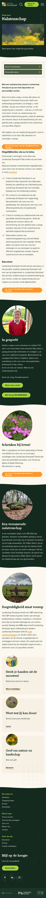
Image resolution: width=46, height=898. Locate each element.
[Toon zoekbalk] (21, 4)
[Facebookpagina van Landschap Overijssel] (5, 877)
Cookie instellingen (9, 846)
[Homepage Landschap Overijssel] (9, 4)
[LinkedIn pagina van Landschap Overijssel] (12, 877)
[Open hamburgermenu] (42, 4)
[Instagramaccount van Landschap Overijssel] (19, 877)
